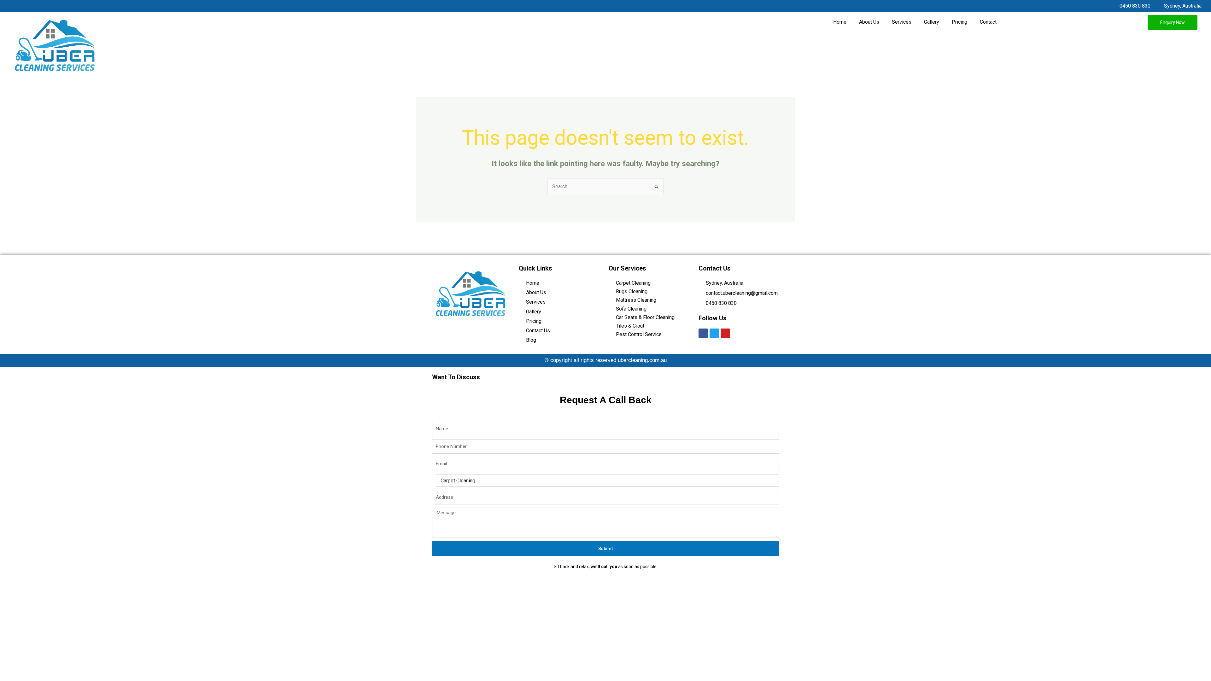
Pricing (959, 22)
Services (901, 22)
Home (839, 22)
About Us (869, 22)
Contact (988, 22)
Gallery (931, 22)
